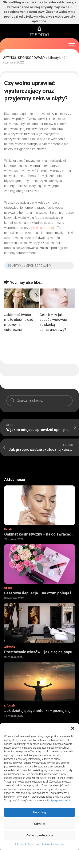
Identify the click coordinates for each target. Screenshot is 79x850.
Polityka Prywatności (53, 844)
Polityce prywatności (58, 800)
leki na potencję (44, 228)
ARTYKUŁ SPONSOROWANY (24, 58)
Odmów (39, 824)
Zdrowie (9, 646)
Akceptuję (39, 812)
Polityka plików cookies (27, 844)
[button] (73, 728)
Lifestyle (55, 58)
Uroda (8, 529)
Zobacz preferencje (39, 835)
